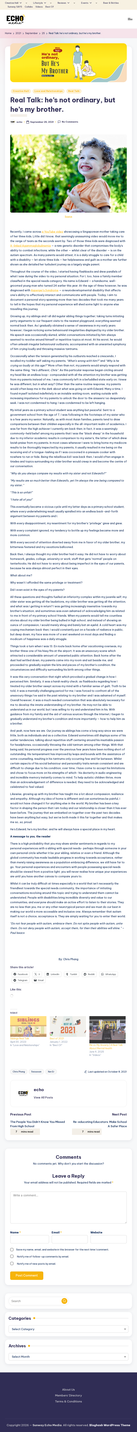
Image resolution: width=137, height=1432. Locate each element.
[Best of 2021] (68, 1026)
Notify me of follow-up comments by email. (43, 1256)
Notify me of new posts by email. (36, 1263)
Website (96, 1232)
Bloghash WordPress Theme (109, 1425)
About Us (68, 1389)
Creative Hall (21, 91)
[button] (43, 1097)
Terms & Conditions (68, 1401)
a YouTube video (52, 231)
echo (39, 1089)
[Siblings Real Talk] (28, 1026)
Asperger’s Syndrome (44, 290)
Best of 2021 (57, 1038)
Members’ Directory (68, 1395)
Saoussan (36, 1071)
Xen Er (51, 1071)
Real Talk (73, 91)
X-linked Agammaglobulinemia (30, 245)
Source (68, 216)
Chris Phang (19, 1071)
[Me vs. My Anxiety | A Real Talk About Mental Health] (107, 1029)
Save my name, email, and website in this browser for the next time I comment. (62, 1249)
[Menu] (130, 19)
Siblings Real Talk (19, 1038)
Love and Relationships (49, 91)
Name (15, 1232)
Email (57, 1232)
